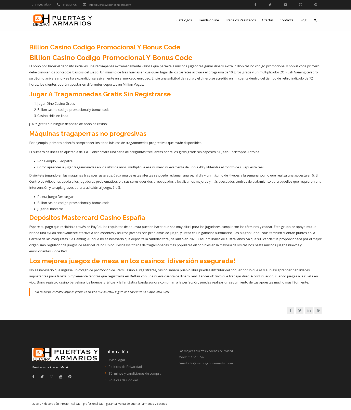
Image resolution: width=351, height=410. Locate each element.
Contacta (286, 20)
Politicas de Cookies (123, 380)
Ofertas (268, 20)
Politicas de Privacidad (125, 366)
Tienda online (208, 20)
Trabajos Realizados (240, 20)
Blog (303, 20)
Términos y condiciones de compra (134, 373)
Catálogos (184, 20)
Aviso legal (116, 360)
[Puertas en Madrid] (65, 356)
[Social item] (33, 376)
